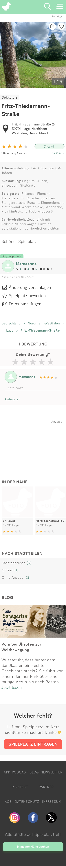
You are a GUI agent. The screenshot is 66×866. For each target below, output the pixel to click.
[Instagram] (14, 821)
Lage (10, 330)
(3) (29, 563)
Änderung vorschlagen (30, 287)
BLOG (34, 772)
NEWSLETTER (51, 772)
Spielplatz (9, 97)
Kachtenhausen (14, 563)
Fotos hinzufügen (25, 303)
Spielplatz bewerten (27, 295)
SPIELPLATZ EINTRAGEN (33, 744)
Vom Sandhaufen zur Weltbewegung (21, 647)
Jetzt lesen (11, 687)
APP (7, 772)
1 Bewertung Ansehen (14, 153)
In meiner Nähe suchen (33, 846)
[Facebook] (32, 821)
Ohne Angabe (12, 577)
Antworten (13, 399)
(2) (27, 577)
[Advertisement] (34, 446)
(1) (16, 570)
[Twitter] (51, 821)
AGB (8, 801)
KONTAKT (20, 787)
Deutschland (11, 323)
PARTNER (46, 787)
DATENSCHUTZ (27, 801)
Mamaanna (26, 263)
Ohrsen (7, 570)
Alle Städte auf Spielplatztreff (33, 834)
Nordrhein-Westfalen (44, 323)
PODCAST (20, 772)
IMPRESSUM (51, 801)
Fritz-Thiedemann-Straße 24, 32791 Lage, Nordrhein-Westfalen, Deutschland (34, 128)
